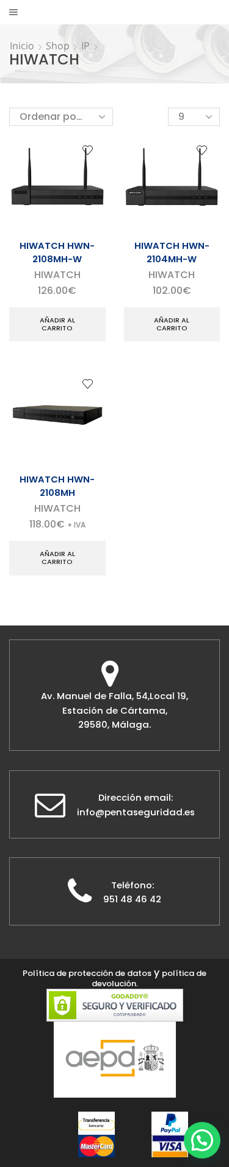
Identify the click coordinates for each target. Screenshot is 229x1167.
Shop (58, 46)
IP (85, 46)
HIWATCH (57, 275)
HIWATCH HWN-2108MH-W (57, 252)
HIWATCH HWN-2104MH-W (171, 252)
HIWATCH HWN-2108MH (57, 486)
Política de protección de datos (87, 973)
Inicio (22, 46)
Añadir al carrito (57, 324)
